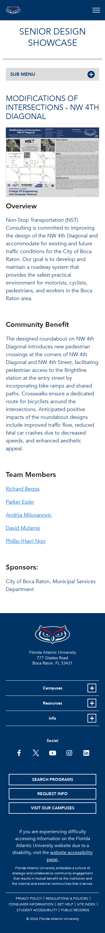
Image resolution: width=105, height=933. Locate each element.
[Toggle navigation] (96, 10)
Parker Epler (20, 502)
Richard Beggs (23, 489)
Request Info (52, 794)
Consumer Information (31, 904)
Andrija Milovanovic (29, 515)
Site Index (86, 904)
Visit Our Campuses (52, 808)
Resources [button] (52, 703)
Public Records (75, 910)
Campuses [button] (52, 688)
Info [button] (52, 718)
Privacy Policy (29, 898)
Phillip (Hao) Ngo (26, 541)
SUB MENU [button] (22, 74)
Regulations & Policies (67, 898)
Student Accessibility (37, 910)
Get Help (65, 904)
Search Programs (52, 779)
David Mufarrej (23, 528)
